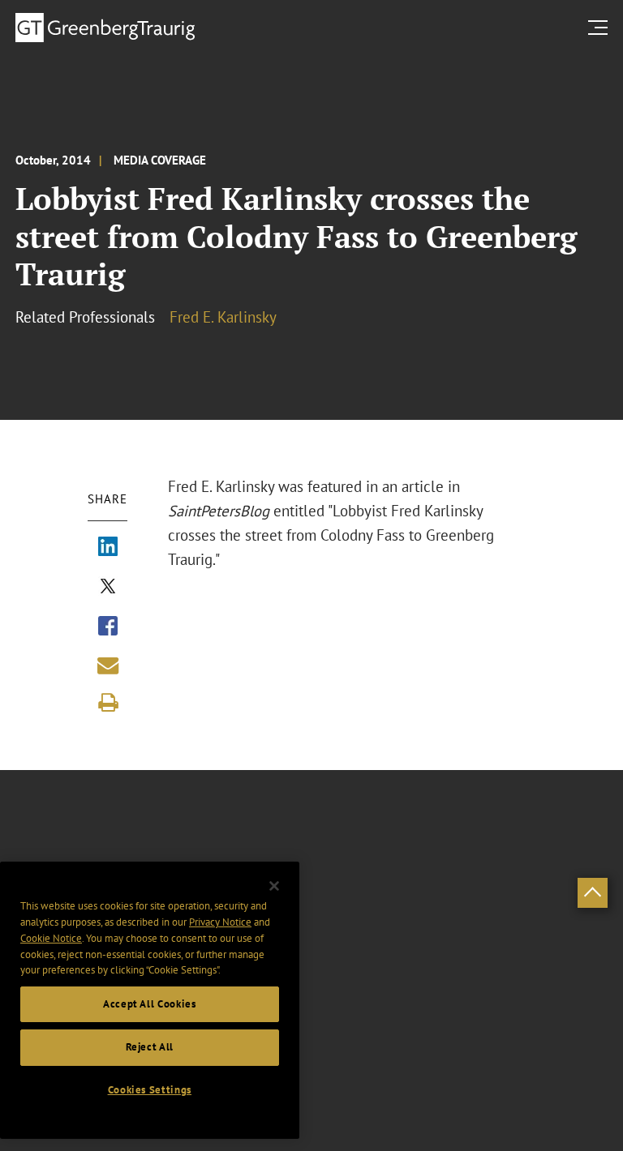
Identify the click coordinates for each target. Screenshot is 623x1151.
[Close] (274, 886)
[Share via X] (108, 588)
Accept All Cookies (149, 1004)
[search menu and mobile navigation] (601, 27)
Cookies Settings (150, 1090)
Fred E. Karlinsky (223, 317)
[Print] (108, 702)
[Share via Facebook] (108, 627)
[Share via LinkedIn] (108, 548)
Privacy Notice (220, 922)
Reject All (150, 1047)
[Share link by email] (107, 665)
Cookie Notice (51, 938)
